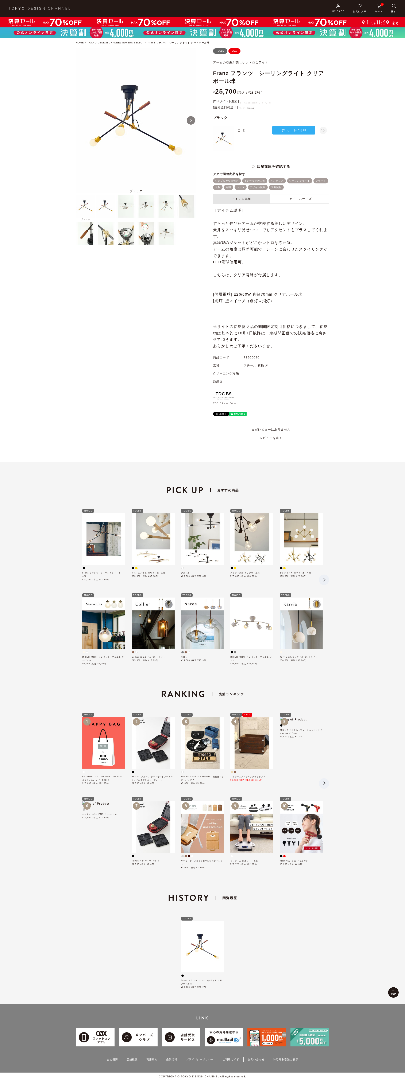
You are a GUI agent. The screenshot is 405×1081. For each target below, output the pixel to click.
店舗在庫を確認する (273, 166)
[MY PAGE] (338, 8)
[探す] (394, 8)
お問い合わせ (256, 1059)
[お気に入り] (360, 8)
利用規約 (152, 1059)
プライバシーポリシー (200, 1059)
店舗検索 (132, 1059)
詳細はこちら (250, 108)
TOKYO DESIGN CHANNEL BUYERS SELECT (116, 42)
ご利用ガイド (231, 1059)
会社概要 (112, 1059)
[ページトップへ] (393, 992)
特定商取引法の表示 (285, 1059)
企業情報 (171, 1059)
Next (191, 120)
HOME (80, 42)
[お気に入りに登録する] (323, 130)
